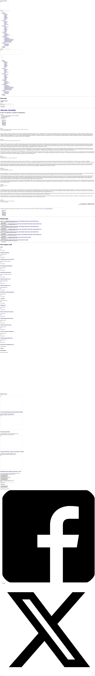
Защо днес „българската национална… (7, 331)
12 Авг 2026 (3, 241)
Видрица (5, 35)
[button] (47, 247)
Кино (5, 27)
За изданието (6, 45)
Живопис (6, 29)
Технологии (6, 24)
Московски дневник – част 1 (5, 285)
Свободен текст (7, 34)
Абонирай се (3, 106)
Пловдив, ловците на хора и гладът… (7, 318)
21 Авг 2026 (3, 222)
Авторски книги (7, 38)
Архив (3, 46)
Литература (6, 26)
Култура (5, 15)
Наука (5, 23)
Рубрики (3, 42)
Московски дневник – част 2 (5, 278)
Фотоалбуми (6, 44)
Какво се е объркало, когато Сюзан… (7, 311)
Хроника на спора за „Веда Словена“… (7, 259)
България (5, 14)
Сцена (5, 30)
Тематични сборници (8, 88)
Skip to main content (3, 0)
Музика (5, 28)
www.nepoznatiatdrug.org (48, 208)
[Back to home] (11, 54)
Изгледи (3, 20)
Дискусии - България (8, 110)
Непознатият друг (91, 203)
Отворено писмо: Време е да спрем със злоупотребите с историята (12, 451)
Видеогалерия (6, 43)
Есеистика (6, 81)
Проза (5, 80)
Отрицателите (2, 305)
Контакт (3, 47)
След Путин (2, 298)
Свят (5, 19)
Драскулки (4, 32)
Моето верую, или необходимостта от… (7, 344)
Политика (6, 17)
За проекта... (6, 37)
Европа (5, 16)
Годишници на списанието (8, 39)
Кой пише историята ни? (4, 252)
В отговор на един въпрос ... (5, 431)
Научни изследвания (7, 89)
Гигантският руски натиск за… (6, 272)
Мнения (5, 64)
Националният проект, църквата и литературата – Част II (10, 471)
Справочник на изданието (8, 40)
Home (3, 12)
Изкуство (4, 25)
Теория (5, 31)
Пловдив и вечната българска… (6, 324)
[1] (29, 136)
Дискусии (4, 13)
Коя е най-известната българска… (6, 265)
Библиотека (4, 36)
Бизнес (5, 18)
